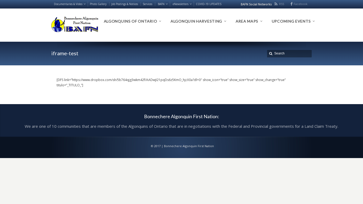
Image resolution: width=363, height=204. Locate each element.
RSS (281, 4)
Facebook (300, 4)
